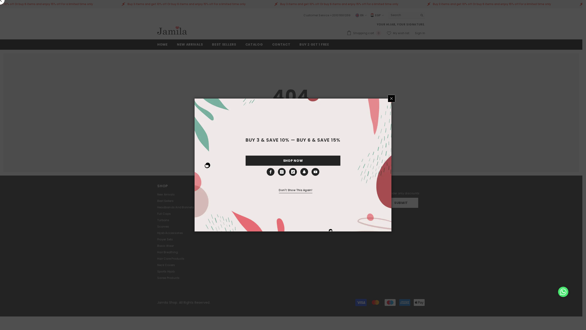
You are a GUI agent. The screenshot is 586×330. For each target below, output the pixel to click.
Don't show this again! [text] (295, 190)
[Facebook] (270, 172)
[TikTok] (293, 172)
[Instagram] (282, 172)
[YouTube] (315, 172)
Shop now (293, 160)
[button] (563, 292)
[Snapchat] (304, 172)
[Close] (391, 98)
